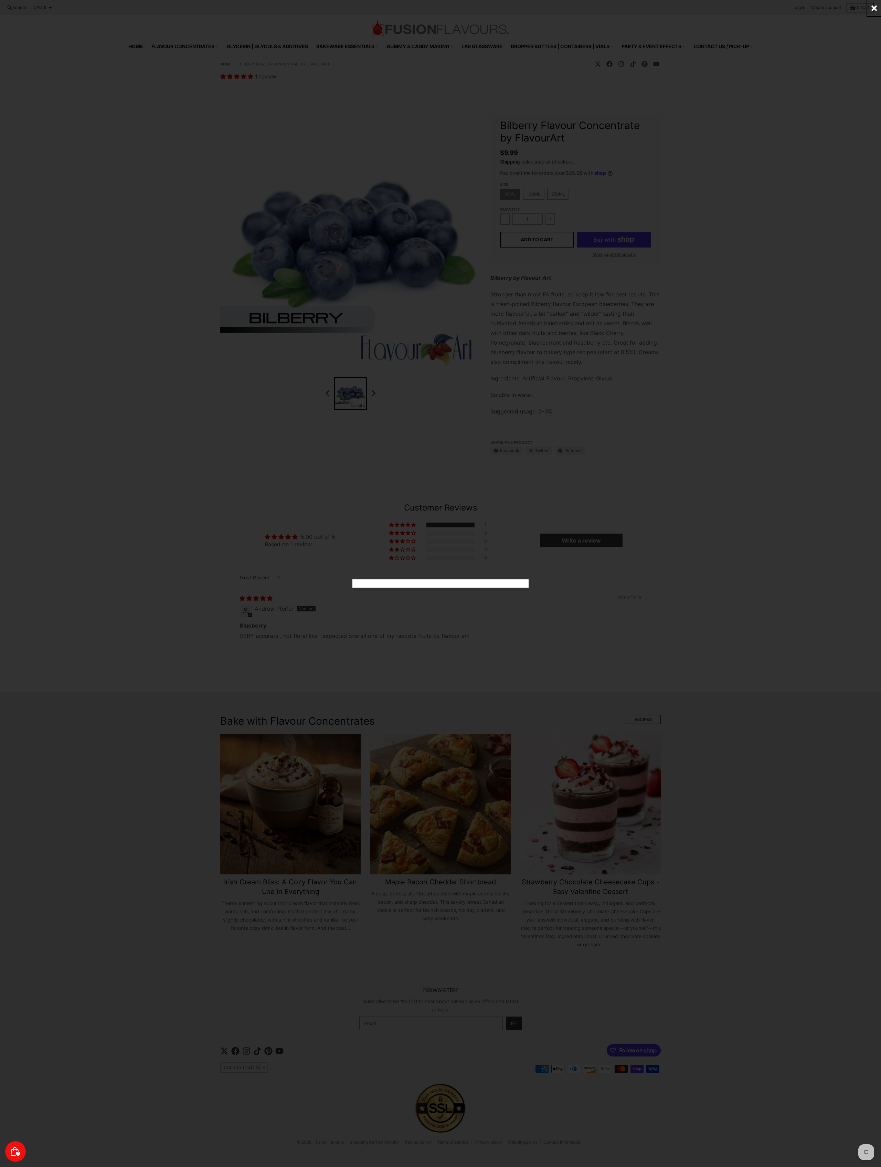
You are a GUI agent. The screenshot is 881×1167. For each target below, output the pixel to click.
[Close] (874, 8)
